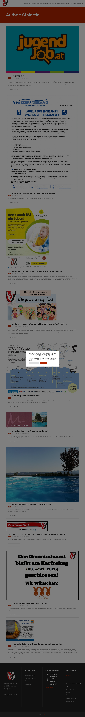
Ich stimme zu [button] (43, 363)
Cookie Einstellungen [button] (34, 363)
